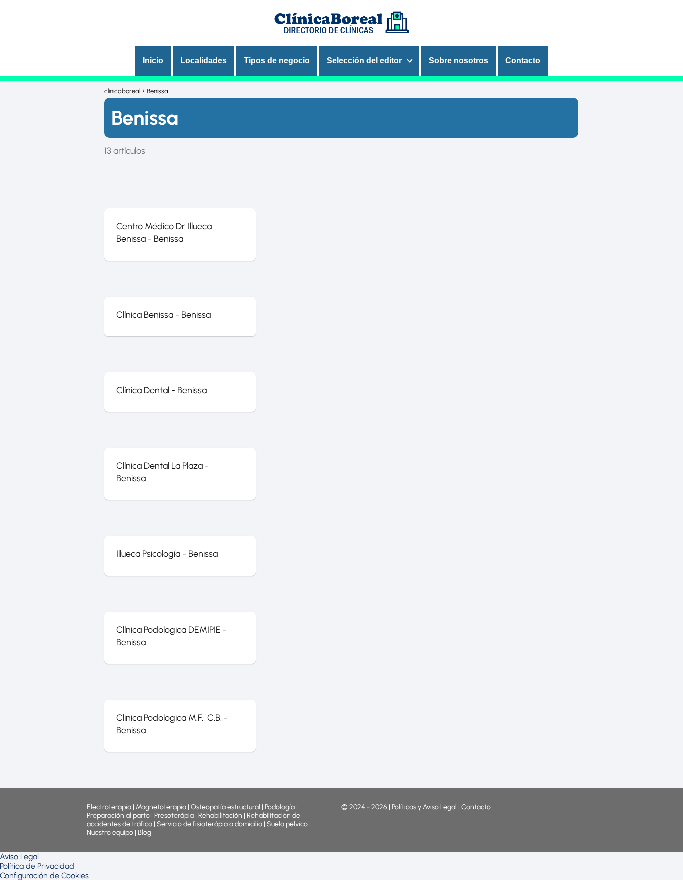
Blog (145, 832)
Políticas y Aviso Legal (425, 807)
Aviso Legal (19, 856)
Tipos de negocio (277, 60)
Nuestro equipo (110, 832)
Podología (280, 807)
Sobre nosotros (458, 60)
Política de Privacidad (37, 866)
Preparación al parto (118, 815)
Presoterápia (174, 815)
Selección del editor (364, 60)
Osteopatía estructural (225, 807)
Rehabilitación (221, 815)
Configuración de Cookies (44, 875)
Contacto (523, 60)
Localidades (203, 60)
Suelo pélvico (287, 824)
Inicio (153, 60)
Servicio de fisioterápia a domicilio (209, 824)
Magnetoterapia (162, 807)
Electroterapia (109, 807)
